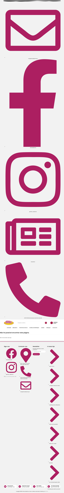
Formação (48, 327)
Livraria (42, 327)
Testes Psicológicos (23, 327)
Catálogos (54, 327)
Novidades (9, 327)
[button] (15, 328)
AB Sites (46, 491)
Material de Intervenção (34, 327)
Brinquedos (15, 327)
